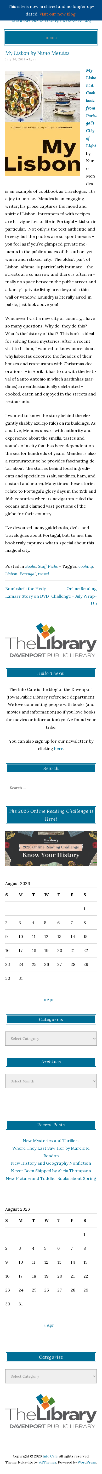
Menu (51, 37)
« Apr (49, 999)
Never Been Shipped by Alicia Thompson (51, 1170)
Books (30, 566)
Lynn (33, 59)
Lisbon (11, 573)
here (58, 748)
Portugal (28, 573)
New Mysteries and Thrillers (51, 1140)
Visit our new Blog (57, 14)
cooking (85, 566)
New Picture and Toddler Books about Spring (51, 1178)
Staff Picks (48, 566)
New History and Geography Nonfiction (51, 1163)
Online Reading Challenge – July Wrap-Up (74, 596)
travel (43, 573)
